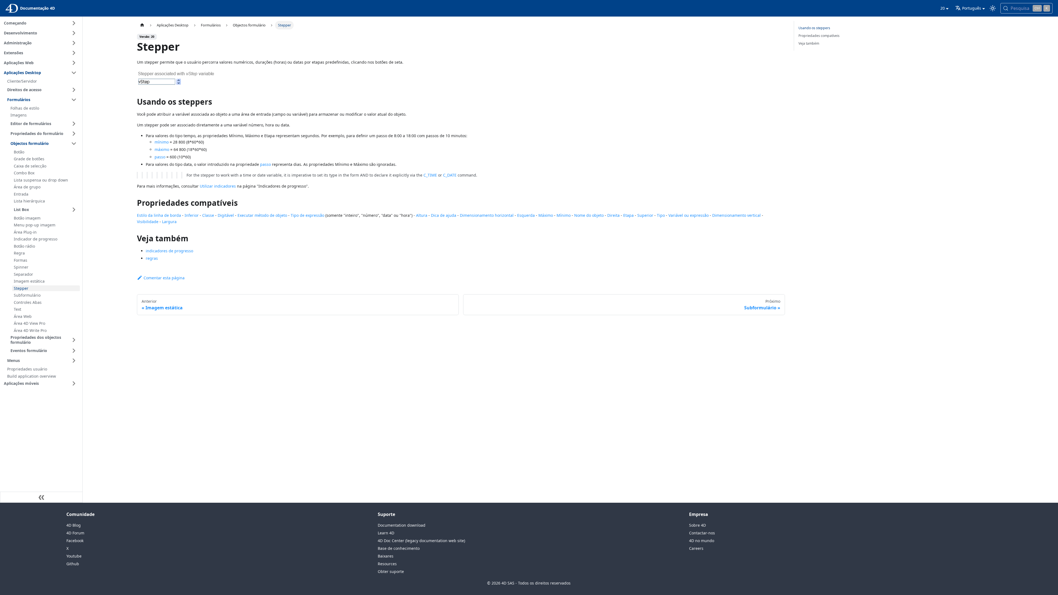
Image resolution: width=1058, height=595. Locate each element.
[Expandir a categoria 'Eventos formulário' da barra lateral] (74, 350)
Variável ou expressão (688, 215)
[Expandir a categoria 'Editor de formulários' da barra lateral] (74, 123)
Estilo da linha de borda (159, 215)
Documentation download (401, 525)
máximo (162, 149)
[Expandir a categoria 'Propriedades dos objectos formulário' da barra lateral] (74, 339)
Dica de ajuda (443, 215)
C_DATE (450, 175)
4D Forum (75, 533)
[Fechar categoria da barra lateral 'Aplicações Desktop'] (74, 72)
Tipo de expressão (307, 215)
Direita (613, 215)
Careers (696, 548)
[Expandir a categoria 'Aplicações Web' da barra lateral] (74, 62)
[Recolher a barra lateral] (41, 497)
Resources (387, 563)
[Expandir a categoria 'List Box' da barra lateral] (74, 209)
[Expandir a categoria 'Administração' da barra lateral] (74, 43)
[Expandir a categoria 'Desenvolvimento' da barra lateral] (74, 33)
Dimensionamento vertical (736, 215)
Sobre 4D (697, 525)
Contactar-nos (702, 533)
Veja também (808, 43)
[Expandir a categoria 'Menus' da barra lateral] (74, 360)
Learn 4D (386, 533)
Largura (169, 221)
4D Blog (73, 525)
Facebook (74, 540)
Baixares (385, 556)
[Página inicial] (142, 25)
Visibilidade (147, 221)
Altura (421, 215)
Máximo (545, 215)
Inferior (192, 215)
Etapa (628, 215)
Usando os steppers (814, 28)
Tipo (661, 215)
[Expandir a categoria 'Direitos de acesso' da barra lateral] (74, 89)
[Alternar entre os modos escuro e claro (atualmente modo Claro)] (992, 8)
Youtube (74, 556)
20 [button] (942, 8)
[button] (41, 383)
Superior (645, 215)
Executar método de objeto (262, 215)
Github (72, 563)
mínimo (162, 142)
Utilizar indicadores (218, 186)
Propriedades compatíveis (819, 35)
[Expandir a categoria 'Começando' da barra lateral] (74, 23)
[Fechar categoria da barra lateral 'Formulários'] (74, 99)
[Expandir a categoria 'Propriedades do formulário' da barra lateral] (74, 133)
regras (152, 258)
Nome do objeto (589, 215)
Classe (208, 215)
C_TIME (430, 175)
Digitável (226, 215)
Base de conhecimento (399, 548)
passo (160, 156)
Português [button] (971, 8)
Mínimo (564, 215)
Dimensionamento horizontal (487, 215)
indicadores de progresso (169, 250)
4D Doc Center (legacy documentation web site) (421, 540)
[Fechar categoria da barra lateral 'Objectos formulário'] (74, 143)
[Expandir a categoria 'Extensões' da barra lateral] (74, 52)
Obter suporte (391, 571)
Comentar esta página (164, 277)
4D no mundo (701, 540)
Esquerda (526, 215)
